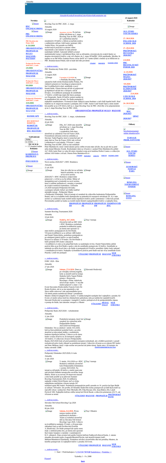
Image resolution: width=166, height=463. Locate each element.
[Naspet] (47, 459)
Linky (84, 15)
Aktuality (63, 15)
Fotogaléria (77, 15)
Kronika (70, 15)
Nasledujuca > (96, 452)
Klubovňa (90, 15)
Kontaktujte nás (100, 15)
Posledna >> (107, 452)
